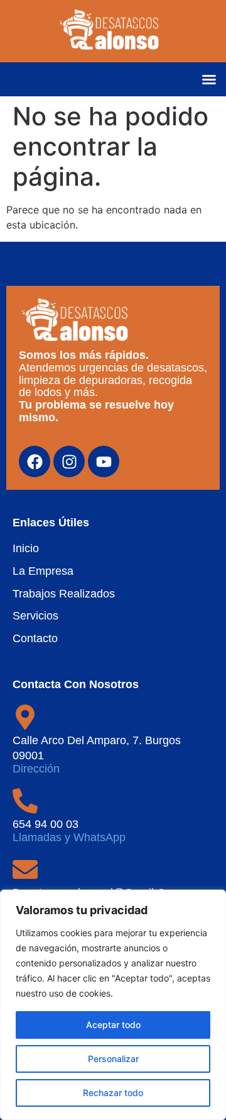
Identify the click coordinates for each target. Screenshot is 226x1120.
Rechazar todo (113, 1092)
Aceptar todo (113, 1024)
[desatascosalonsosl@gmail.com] (25, 869)
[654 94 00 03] (25, 800)
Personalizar (113, 1058)
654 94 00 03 (45, 824)
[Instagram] (69, 461)
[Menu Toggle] (209, 79)
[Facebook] (34, 461)
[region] (113, 1005)
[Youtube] (103, 461)
